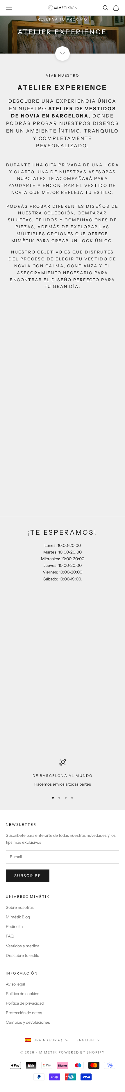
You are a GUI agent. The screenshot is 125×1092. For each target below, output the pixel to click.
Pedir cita (14, 926)
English (85, 1040)
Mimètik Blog (18, 917)
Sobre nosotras (20, 907)
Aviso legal (15, 984)
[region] (62, 773)
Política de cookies (22, 993)
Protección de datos (24, 1012)
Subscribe (27, 875)
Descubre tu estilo (22, 955)
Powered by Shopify (81, 1052)
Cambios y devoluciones (28, 1022)
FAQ (10, 936)
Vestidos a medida (22, 945)
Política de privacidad (25, 1003)
